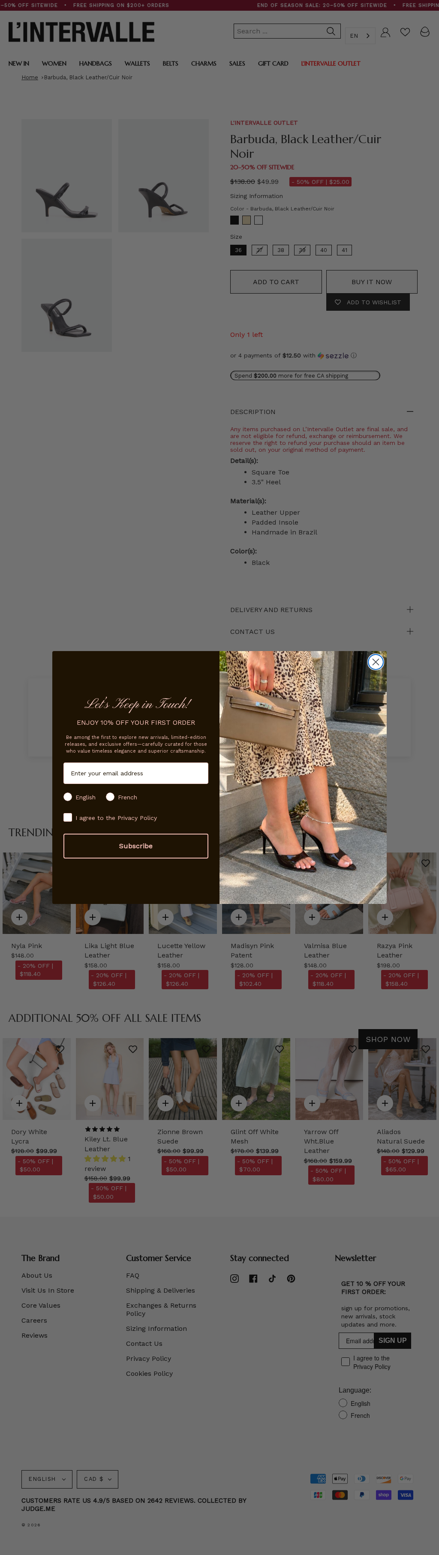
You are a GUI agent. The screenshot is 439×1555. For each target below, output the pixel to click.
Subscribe (136, 846)
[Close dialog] (375, 661)
